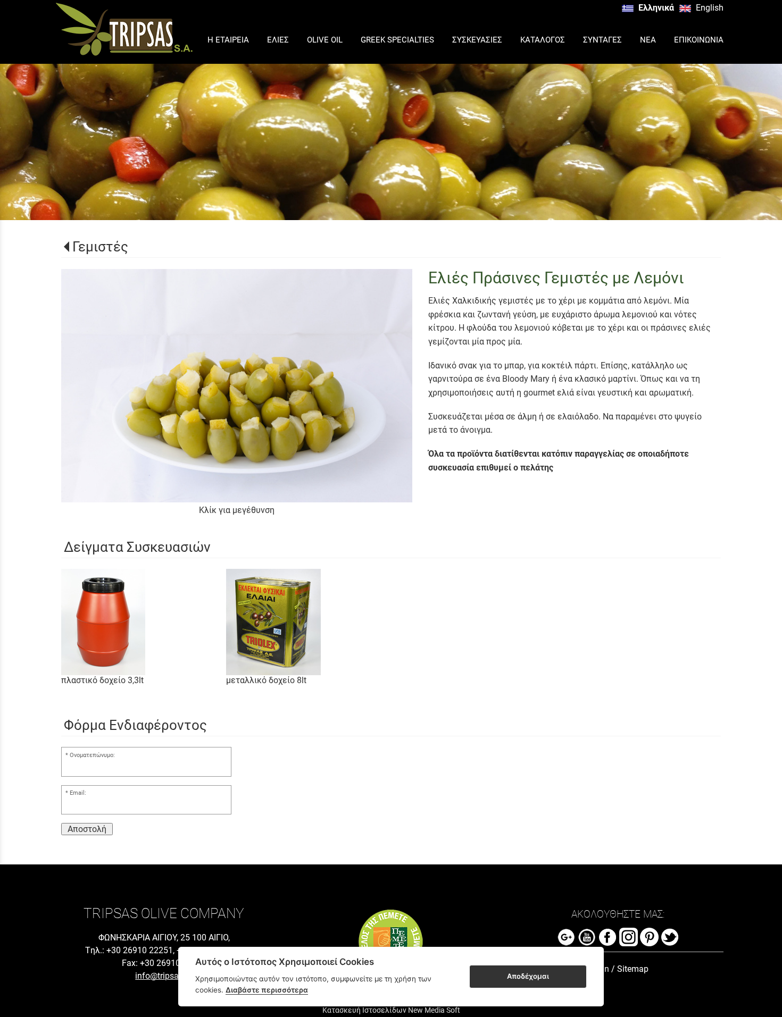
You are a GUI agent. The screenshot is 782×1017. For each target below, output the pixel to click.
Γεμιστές (100, 247)
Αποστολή (87, 829)
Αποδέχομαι (528, 976)
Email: (78, 792)
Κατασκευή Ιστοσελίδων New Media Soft (391, 1010)
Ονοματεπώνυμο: (92, 755)
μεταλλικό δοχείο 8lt (266, 680)
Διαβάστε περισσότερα (267, 990)
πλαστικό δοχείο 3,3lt (102, 680)
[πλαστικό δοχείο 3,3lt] (143, 622)
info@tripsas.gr (164, 976)
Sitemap (632, 969)
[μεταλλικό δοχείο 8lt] (308, 622)
